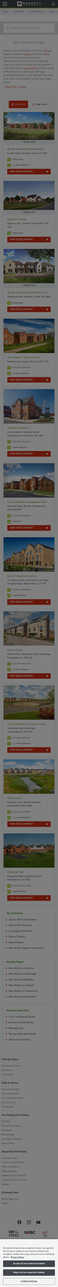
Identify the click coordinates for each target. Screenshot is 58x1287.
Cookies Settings (29, 1281)
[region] (29, 1263)
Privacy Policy (17, 1257)
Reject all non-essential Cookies (29, 1273)
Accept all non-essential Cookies (29, 1264)
